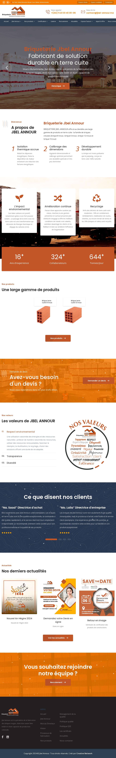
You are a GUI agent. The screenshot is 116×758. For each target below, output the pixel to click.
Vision (43, 728)
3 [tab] (64, 539)
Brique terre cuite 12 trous (76, 301)
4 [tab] (69, 539)
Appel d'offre (100, 21)
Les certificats (65, 731)
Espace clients (83, 2)
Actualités (74, 21)
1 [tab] (51, 539)
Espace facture (87, 21)
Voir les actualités (56, 638)
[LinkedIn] (7, 2)
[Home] (19, 712)
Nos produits (29, 21)
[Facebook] (3, 2)
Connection (108, 2)
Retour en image (96, 620)
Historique (57, 86)
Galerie (53, 21)
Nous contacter (66, 740)
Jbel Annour (16, 21)
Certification (43, 21)
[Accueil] (13, 11)
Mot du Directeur (47, 723)
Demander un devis (97, 380)
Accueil (6, 21)
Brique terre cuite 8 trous (47, 301)
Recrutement (63, 21)
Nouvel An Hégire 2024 (19, 618)
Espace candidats (96, 2)
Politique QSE (65, 726)
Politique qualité (66, 721)
